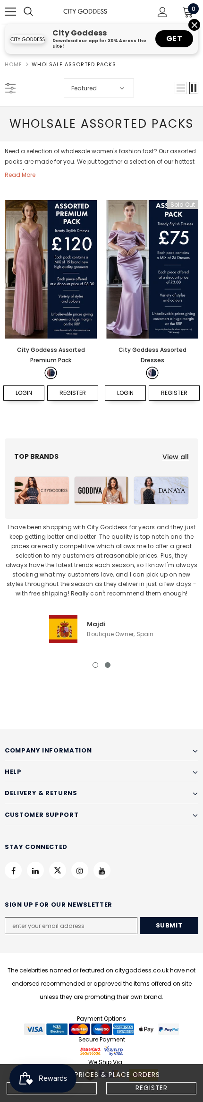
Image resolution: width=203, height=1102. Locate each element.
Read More (20, 175)
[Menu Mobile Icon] (10, 11)
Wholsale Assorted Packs (74, 64)
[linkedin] (35, 870)
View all (175, 457)
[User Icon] (163, 12)
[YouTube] (101, 870)
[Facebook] (13, 870)
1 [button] (95, 665)
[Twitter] (57, 870)
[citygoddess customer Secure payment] (101, 1051)
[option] (101, 583)
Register (151, 1088)
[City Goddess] (41, 490)
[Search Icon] (38, 12)
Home (13, 64)
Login (24, 393)
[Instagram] (79, 870)
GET (174, 38)
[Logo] (85, 11)
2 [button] (107, 665)
